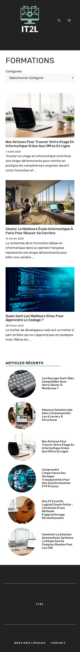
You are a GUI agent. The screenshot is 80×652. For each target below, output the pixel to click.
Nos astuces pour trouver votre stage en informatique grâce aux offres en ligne (40, 144)
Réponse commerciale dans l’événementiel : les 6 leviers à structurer (57, 415)
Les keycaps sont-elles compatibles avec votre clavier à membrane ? (58, 383)
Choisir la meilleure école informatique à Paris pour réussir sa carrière (39, 231)
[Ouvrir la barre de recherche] (59, 20)
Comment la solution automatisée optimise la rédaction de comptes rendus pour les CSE (57, 541)
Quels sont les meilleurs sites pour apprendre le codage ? (35, 318)
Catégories (14, 71)
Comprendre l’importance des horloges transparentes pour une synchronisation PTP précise (56, 478)
